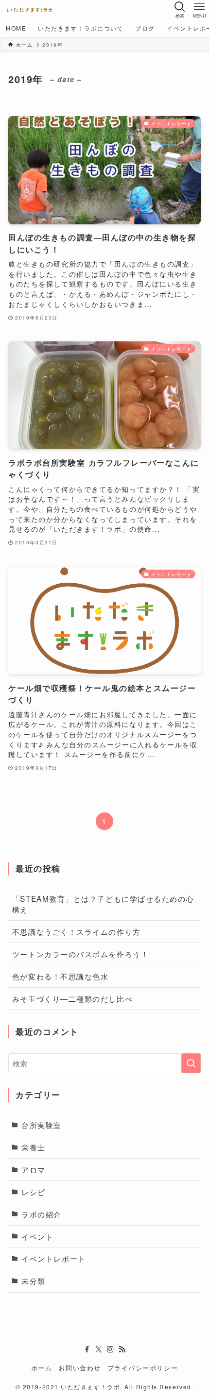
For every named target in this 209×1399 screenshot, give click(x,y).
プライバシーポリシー (142, 1367)
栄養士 (33, 1147)
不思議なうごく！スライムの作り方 (76, 931)
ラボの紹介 (41, 1214)
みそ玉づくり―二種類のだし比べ (72, 998)
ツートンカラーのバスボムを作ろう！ (80, 953)
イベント (37, 1236)
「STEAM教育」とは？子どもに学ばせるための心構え (103, 903)
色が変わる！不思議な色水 (60, 976)
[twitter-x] (98, 1349)
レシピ (33, 1191)
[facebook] (87, 1349)
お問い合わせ (79, 1367)
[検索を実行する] (191, 1063)
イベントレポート (53, 1258)
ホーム (41, 1367)
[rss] (122, 1349)
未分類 (33, 1280)
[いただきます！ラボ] (29, 9)
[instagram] (110, 1349)
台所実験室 (41, 1124)
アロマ (33, 1169)
